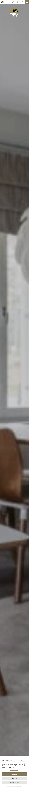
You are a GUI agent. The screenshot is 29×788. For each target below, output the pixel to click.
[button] (13, 2)
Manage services (14, 770)
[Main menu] (27, 2)
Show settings (14, 782)
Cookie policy (10, 786)
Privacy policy (17, 786)
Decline (14, 778)
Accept (14, 774)
